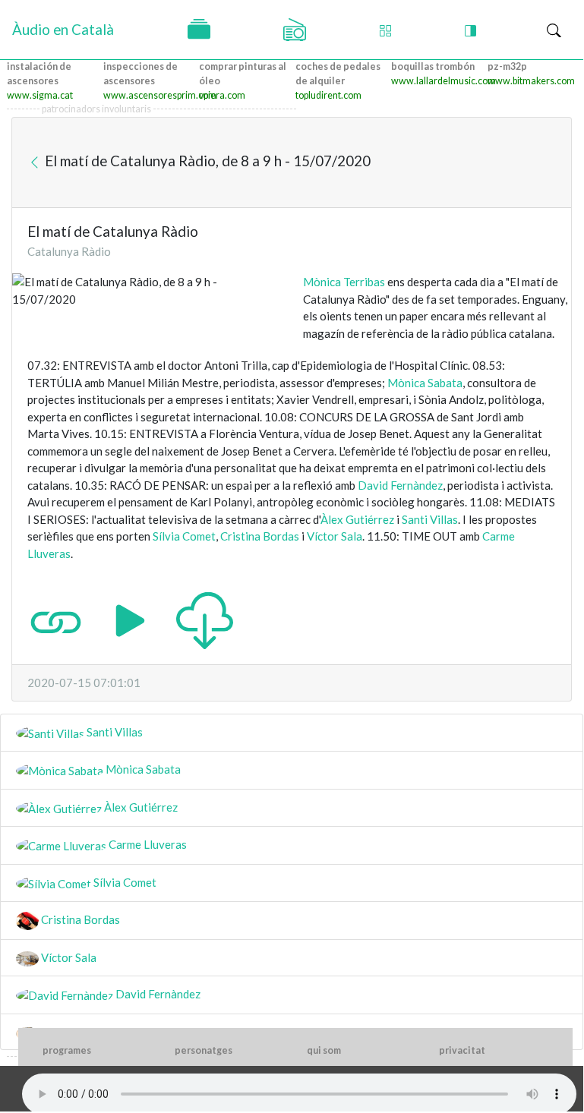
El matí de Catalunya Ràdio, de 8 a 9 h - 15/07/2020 (206, 160)
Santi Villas (430, 519)
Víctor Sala (334, 536)
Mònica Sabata (424, 382)
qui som (324, 1050)
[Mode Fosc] (470, 30)
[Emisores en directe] (294, 29)
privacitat (462, 1050)
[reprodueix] (130, 619)
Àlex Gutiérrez (357, 519)
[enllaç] (55, 619)
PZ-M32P (507, 66)
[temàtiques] (199, 29)
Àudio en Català (63, 29)
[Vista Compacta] (385, 30)
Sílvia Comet (184, 536)
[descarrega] (204, 619)
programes (67, 1050)
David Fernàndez (400, 485)
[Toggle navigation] (554, 30)
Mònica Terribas (344, 281)
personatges (203, 1050)
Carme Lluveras (146, 844)
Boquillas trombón (433, 66)
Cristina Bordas (259, 536)
